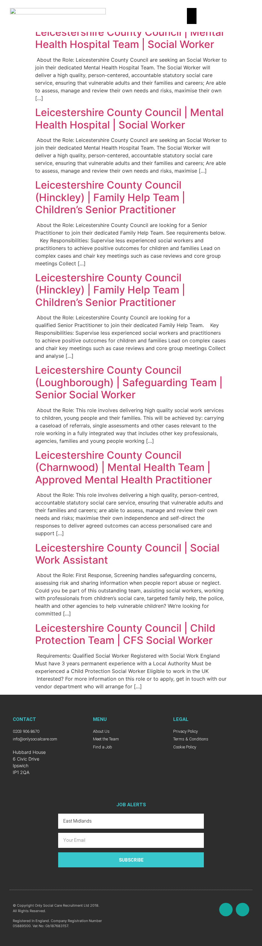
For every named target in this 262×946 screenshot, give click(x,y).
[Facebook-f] (226, 909)
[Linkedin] (242, 909)
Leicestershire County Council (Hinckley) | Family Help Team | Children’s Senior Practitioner (110, 197)
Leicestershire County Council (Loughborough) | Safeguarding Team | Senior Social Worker (129, 382)
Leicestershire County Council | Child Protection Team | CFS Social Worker (125, 634)
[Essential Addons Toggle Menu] (191, 16)
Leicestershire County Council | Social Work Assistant (127, 554)
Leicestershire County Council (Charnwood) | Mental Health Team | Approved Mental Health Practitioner (123, 467)
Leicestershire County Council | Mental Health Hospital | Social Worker (129, 118)
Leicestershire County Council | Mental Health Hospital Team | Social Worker (129, 38)
